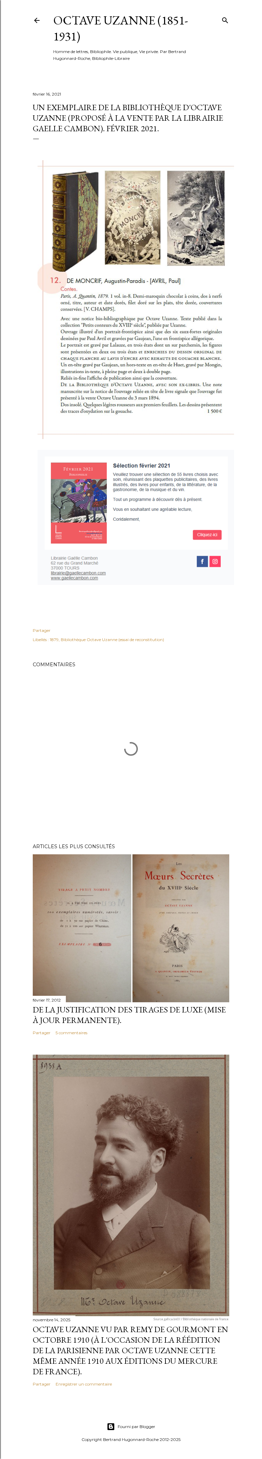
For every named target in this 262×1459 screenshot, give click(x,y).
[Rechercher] (225, 19)
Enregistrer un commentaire (84, 1384)
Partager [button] (41, 630)
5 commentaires (71, 1032)
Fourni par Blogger (136, 1426)
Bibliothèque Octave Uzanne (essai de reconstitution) (112, 639)
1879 (54, 639)
